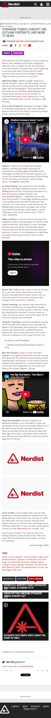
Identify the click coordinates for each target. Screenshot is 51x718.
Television (17, 53)
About (25, 706)
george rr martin (22, 557)
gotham (34, 557)
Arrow (30, 353)
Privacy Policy (30, 709)
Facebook (15, 45)
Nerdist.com (4, 709)
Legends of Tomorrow (23, 355)
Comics (7, 53)
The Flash (37, 353)
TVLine (32, 368)
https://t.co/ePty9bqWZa (22, 666)
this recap (27, 335)
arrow (4, 557)
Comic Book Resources (21, 528)
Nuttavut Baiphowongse (30, 91)
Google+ (20, 45)
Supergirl (6, 355)
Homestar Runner (36, 426)
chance (11, 557)
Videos (46, 706)
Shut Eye (38, 309)
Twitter (11, 45)
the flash (29, 564)
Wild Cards (17, 570)
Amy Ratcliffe (22, 41)
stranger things (9, 564)
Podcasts (35, 706)
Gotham (32, 73)
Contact (15, 706)
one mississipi (14, 562)
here (28, 114)
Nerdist (10, 4)
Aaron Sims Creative (25, 96)
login (41, 4)
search (35, 4)
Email (29, 45)
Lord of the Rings (21, 171)
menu (47, 4)
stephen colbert (37, 562)
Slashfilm (12, 215)
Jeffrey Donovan (9, 559)
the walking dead (29, 567)
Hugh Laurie (18, 289)
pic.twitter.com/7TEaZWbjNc (17, 340)
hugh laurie (43, 557)
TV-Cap (28, 66)
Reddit (25, 45)
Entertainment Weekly (11, 196)
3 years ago (7, 670)
